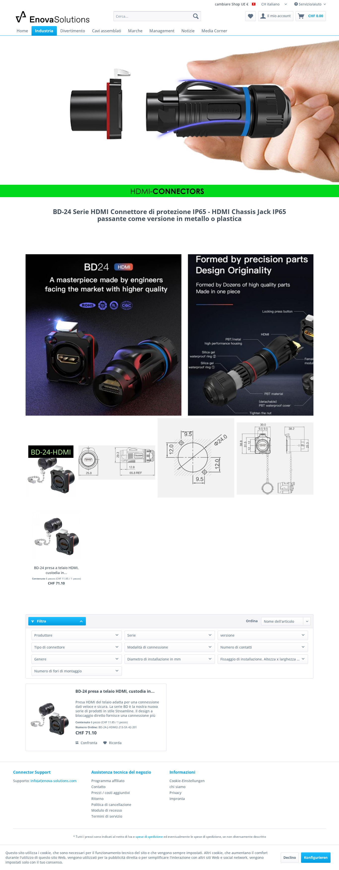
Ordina (252, 620)
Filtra (41, 621)
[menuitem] (157, 16)
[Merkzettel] (250, 16)
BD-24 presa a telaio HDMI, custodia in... (56, 570)
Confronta (88, 742)
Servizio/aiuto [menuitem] (310, 4)
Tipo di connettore (49, 647)
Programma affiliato (107, 780)
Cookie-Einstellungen (187, 780)
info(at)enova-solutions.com (53, 780)
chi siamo (177, 786)
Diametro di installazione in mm (154, 659)
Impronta (177, 798)
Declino (289, 857)
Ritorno (97, 798)
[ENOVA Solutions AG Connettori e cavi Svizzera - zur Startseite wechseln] (53, 17)
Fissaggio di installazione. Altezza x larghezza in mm (263, 659)
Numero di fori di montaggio (58, 671)
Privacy (175, 792)
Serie (131, 635)
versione (227, 635)
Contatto (98, 786)
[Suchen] (196, 16)
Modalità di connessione (147, 647)
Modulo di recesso (106, 810)
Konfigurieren (316, 857)
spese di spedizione (149, 836)
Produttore (43, 635)
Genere (40, 659)
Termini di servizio (106, 816)
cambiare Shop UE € (232, 4)
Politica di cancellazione (111, 804)
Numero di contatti (236, 647)
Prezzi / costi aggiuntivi (110, 792)
